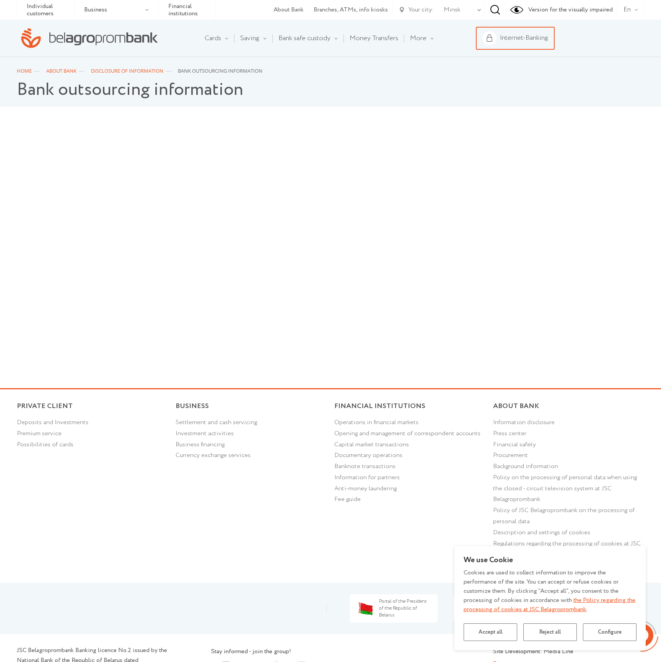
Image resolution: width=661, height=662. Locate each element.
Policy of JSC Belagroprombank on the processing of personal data (564, 516)
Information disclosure (524, 422)
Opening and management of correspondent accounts (407, 433)
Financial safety (514, 444)
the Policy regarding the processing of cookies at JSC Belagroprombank (549, 605)
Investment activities (205, 433)
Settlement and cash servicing (216, 422)
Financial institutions (183, 10)
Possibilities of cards (45, 444)
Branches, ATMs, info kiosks (351, 9)
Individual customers (40, 10)
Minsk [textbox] (452, 9)
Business (95, 9)
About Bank (289, 9)
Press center (509, 433)
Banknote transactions (365, 466)
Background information (525, 466)
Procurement (510, 455)
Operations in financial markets (376, 422)
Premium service (39, 433)
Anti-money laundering (365, 488)
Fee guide (347, 499)
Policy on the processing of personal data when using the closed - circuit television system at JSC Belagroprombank (565, 488)
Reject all (550, 632)
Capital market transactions (371, 444)
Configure (610, 632)
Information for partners (367, 477)
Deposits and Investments (52, 422)
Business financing (200, 444)
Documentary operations (368, 455)
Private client (45, 406)
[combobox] (450, 10)
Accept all (490, 632)
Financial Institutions (379, 406)
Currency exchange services (213, 455)
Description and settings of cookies (541, 532)
